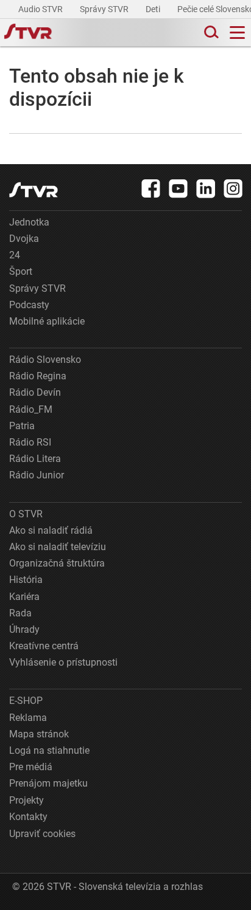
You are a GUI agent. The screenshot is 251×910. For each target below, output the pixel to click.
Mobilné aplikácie (47, 321)
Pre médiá (30, 767)
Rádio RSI (30, 442)
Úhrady (24, 629)
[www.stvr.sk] (33, 190)
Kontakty (28, 816)
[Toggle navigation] (237, 32)
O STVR (26, 514)
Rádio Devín (35, 392)
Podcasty (29, 305)
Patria (22, 426)
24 (14, 255)
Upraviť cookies (42, 833)
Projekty (26, 800)
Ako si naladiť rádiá (51, 530)
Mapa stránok (39, 734)
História (26, 579)
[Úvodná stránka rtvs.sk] (28, 33)
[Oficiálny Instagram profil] (233, 188)
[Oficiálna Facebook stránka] (151, 188)
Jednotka (29, 222)
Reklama (28, 717)
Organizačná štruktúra (57, 563)
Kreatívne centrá (44, 646)
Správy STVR (105, 9)
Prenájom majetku (48, 783)
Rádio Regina (37, 376)
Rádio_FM (30, 409)
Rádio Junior (36, 475)
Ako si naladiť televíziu (57, 547)
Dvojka (24, 238)
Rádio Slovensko (45, 359)
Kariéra (24, 596)
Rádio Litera (35, 458)
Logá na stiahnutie (49, 750)
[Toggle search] (210, 32)
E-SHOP (26, 700)
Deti (154, 9)
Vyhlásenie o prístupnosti (63, 662)
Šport (20, 271)
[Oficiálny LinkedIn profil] (206, 188)
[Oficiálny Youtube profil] (178, 188)
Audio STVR (41, 9)
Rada (20, 613)
